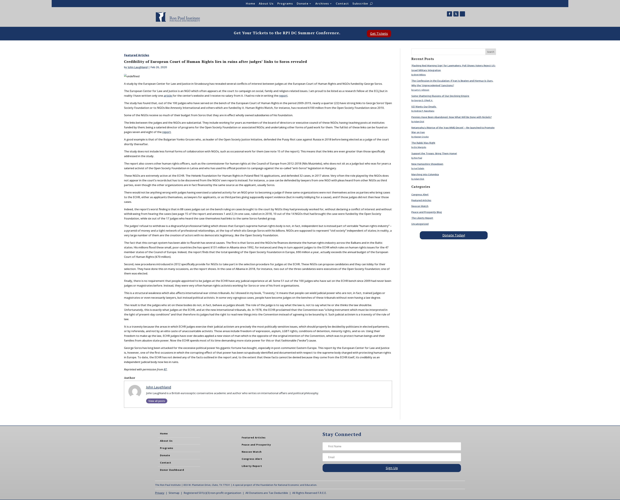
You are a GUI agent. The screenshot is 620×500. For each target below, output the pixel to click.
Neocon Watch (419, 206)
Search (490, 51)
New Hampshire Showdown (427, 163)
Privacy (159, 493)
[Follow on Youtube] (462, 13)
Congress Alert (420, 194)
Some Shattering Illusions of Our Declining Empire (440, 95)
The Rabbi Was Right (423, 142)
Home (250, 3)
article (168, 95)
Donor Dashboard (172, 469)
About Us (266, 3)
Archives (322, 3)
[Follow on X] (456, 13)
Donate (303, 3)
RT (165, 369)
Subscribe (360, 3)
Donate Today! (453, 235)
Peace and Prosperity (256, 444)
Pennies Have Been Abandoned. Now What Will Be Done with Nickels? (451, 117)
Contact (342, 3)
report (283, 95)
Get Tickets (379, 33)
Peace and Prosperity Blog (426, 212)
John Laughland (138, 67)
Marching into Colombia (425, 174)
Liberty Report (252, 466)
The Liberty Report (422, 217)
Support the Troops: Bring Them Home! (434, 153)
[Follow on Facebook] (449, 13)
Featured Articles (136, 55)
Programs (285, 3)
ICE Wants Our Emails (424, 106)
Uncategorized (420, 223)
